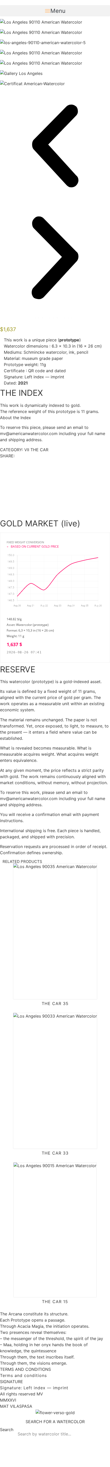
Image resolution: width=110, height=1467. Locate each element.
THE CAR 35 (55, 1003)
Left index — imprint (44, 376)
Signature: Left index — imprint (34, 1387)
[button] (55, 10)
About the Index (15, 417)
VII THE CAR (36, 449)
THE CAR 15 (55, 1301)
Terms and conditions (23, 1375)
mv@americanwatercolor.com (29, 433)
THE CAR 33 (55, 1153)
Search (6, 1429)
